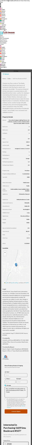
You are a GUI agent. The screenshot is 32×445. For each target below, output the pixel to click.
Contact (2, 44)
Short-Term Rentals (4, 38)
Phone (8, 378)
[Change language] (1, 8)
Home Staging (3, 42)
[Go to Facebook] (0, 3)
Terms (23, 406)
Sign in (5, 29)
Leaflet (7, 282)
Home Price (6, 440)
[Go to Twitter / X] (0, 6)
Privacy (8, 407)
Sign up (1, 29)
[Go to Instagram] (0, 5)
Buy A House (3, 39)
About (1, 36)
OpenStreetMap (14, 282)
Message (8, 385)
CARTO (27, 282)
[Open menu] (0, 68)
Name (8, 371)
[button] (16, 265)
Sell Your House (3, 41)
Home (4, 78)
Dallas (9, 78)
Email (20, 378)
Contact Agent (16, 411)
